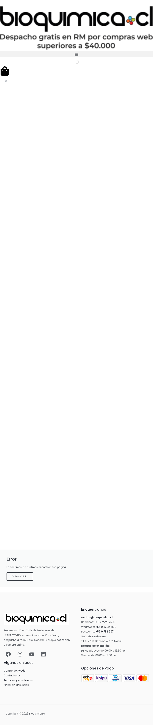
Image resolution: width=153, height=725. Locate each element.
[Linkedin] (43, 654)
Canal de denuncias (16, 685)
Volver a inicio (20, 576)
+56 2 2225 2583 (104, 622)
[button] (76, 54)
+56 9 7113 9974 (105, 631)
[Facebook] (8, 654)
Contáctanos (12, 675)
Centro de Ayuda (15, 670)
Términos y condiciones (18, 680)
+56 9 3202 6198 (106, 627)
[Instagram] (19, 654)
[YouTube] (31, 654)
